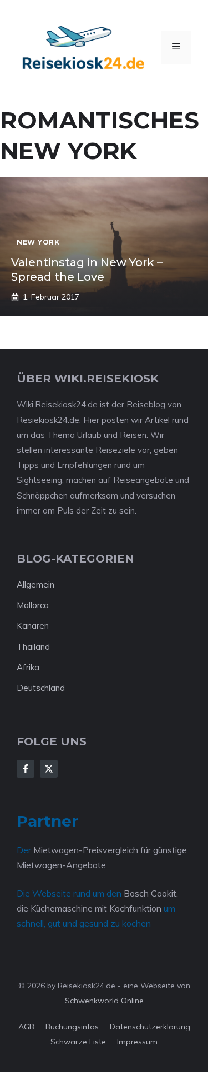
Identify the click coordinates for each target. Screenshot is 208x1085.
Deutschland (41, 688)
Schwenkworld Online (104, 1001)
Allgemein (35, 584)
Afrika (28, 667)
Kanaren (33, 625)
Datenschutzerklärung (150, 1027)
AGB (26, 1027)
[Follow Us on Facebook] (25, 769)
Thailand (33, 646)
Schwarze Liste (78, 1042)
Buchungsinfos (72, 1027)
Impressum (137, 1042)
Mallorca (33, 605)
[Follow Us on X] (49, 769)
